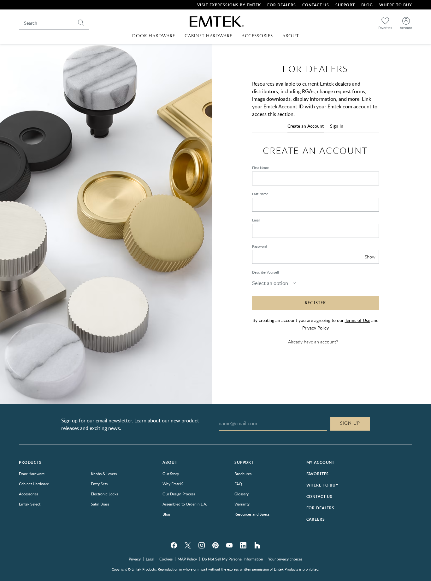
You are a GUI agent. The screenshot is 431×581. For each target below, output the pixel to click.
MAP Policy (187, 558)
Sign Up (350, 423)
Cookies (166, 558)
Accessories (28, 493)
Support (345, 5)
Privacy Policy (315, 328)
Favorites (317, 473)
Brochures (242, 473)
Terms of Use (357, 320)
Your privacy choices (285, 558)
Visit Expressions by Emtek (229, 5)
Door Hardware (31, 473)
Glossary (241, 493)
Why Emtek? (172, 483)
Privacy (135, 558)
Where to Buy (322, 485)
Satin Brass (100, 503)
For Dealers (281, 5)
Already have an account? (313, 342)
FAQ (238, 483)
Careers (315, 519)
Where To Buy (395, 5)
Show (370, 257)
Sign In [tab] (336, 126)
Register (315, 303)
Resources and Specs (251, 514)
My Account (320, 462)
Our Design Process (178, 493)
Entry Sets (99, 483)
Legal (150, 558)
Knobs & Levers (104, 473)
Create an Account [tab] (305, 126)
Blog (367, 5)
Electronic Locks (104, 493)
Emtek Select (29, 503)
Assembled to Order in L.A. (184, 503)
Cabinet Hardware (34, 483)
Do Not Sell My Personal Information (232, 558)
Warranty (242, 503)
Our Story (170, 473)
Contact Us (315, 5)
